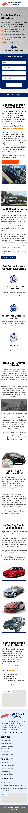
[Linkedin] (22, 733)
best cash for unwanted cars (13, 128)
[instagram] (9, 733)
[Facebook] (6, 733)
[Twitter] (14, 733)
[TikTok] (19, 733)
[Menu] (24, 4)
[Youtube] (11, 733)
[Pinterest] (16, 733)
